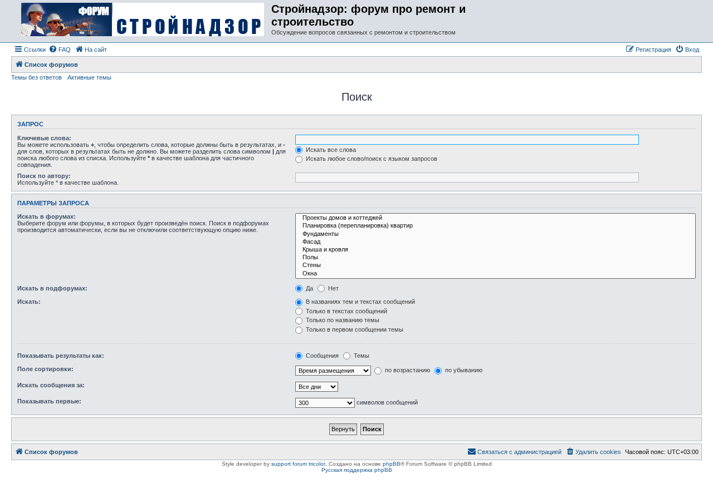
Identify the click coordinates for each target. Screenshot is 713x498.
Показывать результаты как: (60, 355)
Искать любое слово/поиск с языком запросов (370, 158)
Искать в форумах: (46, 216)
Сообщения (321, 355)
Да (308, 288)
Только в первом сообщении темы (353, 329)
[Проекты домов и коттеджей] (495, 218)
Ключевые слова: (44, 138)
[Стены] (495, 265)
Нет (332, 288)
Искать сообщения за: (51, 385)
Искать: (29, 301)
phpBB (392, 464)
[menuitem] (59, 49)
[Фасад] (495, 242)
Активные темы (89, 77)
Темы (360, 355)
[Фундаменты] (495, 234)
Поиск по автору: (44, 175)
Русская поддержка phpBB (356, 470)
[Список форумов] (142, 20)
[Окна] (495, 274)
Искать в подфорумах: (52, 288)
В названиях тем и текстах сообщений (359, 301)
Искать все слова (330, 149)
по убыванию (462, 370)
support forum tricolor (298, 464)
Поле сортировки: (45, 369)
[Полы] (495, 258)
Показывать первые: (49, 401)
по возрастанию (406, 370)
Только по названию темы (341, 320)
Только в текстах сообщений (345, 311)
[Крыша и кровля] (495, 250)
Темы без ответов (36, 77)
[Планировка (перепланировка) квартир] (495, 226)
